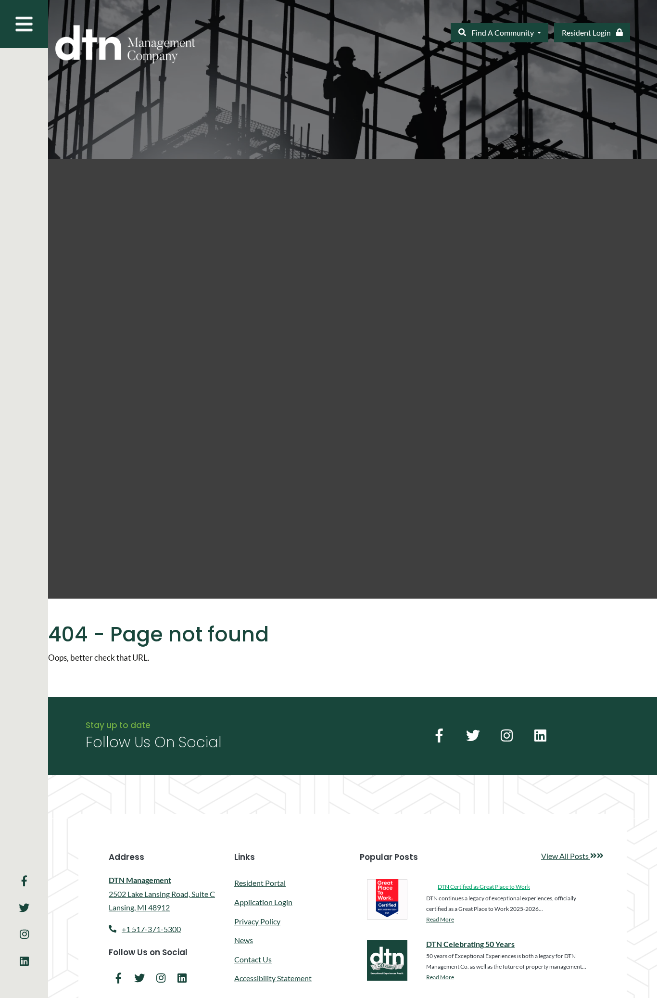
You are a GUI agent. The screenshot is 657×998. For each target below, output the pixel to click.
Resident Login (596, 32)
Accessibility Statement (273, 978)
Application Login (263, 902)
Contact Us (253, 959)
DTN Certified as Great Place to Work (484, 886)
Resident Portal (260, 882)
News (243, 940)
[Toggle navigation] (24, 24)
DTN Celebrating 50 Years (470, 943)
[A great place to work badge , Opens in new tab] (387, 899)
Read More (440, 919)
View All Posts (572, 856)
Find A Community (502, 32)
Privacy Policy (257, 921)
